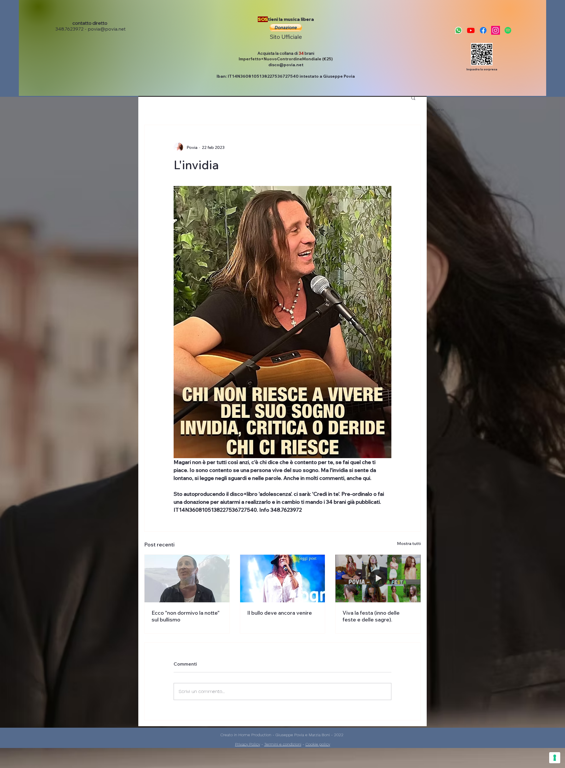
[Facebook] (483, 30)
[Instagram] (495, 30)
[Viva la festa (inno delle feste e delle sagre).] (378, 578)
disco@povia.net (285, 64)
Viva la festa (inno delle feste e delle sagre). (371, 616)
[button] (286, 27)
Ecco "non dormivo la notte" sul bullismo (186, 616)
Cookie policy (317, 744)
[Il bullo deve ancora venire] (282, 578)
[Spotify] (507, 30)
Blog (436, 115)
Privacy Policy (247, 744)
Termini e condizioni (282, 744)
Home (437, 109)
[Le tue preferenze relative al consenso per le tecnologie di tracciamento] (554, 757)
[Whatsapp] (458, 30)
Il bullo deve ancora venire (279, 612)
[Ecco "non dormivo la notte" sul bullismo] (187, 578)
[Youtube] (470, 30)
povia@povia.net (107, 29)
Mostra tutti (409, 543)
